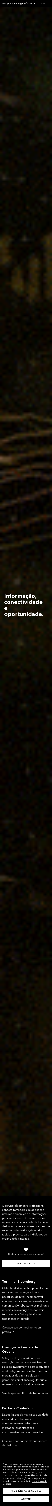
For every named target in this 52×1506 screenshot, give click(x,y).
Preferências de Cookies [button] (26, 1490)
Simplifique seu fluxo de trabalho (23, 1393)
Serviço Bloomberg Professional (18, 3)
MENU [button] (44, 3)
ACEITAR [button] (26, 1499)
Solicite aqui (26, 1263)
